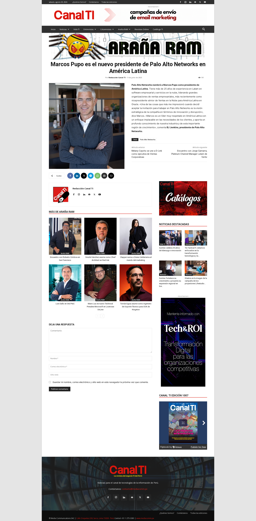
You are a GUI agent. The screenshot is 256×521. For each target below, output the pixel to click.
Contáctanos (94, 2)
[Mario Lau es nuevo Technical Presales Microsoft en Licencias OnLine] (100, 282)
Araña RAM (123, 29)
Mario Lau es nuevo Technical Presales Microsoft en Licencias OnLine (100, 307)
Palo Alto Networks (147, 139)
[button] (203, 29)
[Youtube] (205, 2)
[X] (200, 2)
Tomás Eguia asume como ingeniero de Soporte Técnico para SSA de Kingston (135, 307)
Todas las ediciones (109, 2)
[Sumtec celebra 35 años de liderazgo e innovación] (170, 238)
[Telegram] (91, 176)
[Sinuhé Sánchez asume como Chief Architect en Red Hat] (100, 236)
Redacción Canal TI (117, 77)
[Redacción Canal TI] (60, 194)
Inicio (53, 29)
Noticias (63, 29)
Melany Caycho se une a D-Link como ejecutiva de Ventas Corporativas (147, 153)
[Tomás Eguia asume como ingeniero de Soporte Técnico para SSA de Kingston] (136, 282)
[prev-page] (97, 316)
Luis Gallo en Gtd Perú (65, 304)
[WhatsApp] (97, 176)
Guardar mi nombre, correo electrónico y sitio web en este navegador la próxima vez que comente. (100, 382)
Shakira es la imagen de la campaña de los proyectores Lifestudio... (196, 281)
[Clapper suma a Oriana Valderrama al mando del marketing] (136, 236)
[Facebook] (180, 2)
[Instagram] (185, 2)
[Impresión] (104, 176)
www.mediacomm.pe (145, 518)
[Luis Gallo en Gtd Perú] (65, 282)
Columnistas (105, 29)
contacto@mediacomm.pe (134, 489)
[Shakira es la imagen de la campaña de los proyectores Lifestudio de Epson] (196, 268)
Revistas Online (142, 29)
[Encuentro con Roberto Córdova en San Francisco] (65, 236)
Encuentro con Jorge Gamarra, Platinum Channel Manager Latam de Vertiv (189, 153)
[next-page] (102, 316)
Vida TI (76, 29)
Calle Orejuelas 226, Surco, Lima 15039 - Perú (95, 518)
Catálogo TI (158, 29)
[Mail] (195, 2)
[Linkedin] (190, 2)
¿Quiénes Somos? (79, 2)
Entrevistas (89, 29)
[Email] (111, 176)
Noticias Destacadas (174, 224)
